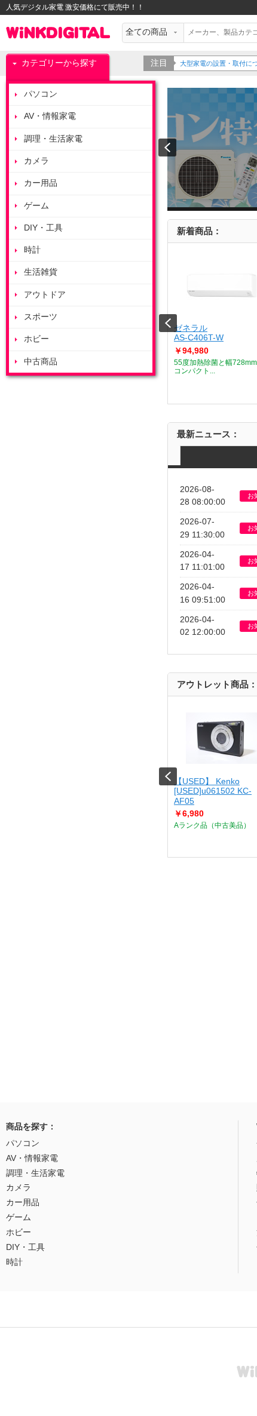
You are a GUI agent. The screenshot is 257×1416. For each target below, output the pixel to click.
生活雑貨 (40, 272)
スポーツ (40, 316)
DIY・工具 (43, 227)
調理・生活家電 (53, 138)
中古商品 (40, 361)
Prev (168, 323)
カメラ (36, 160)
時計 (32, 249)
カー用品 (40, 183)
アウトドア (45, 294)
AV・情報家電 (50, 116)
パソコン (40, 94)
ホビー (36, 338)
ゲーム (36, 205)
